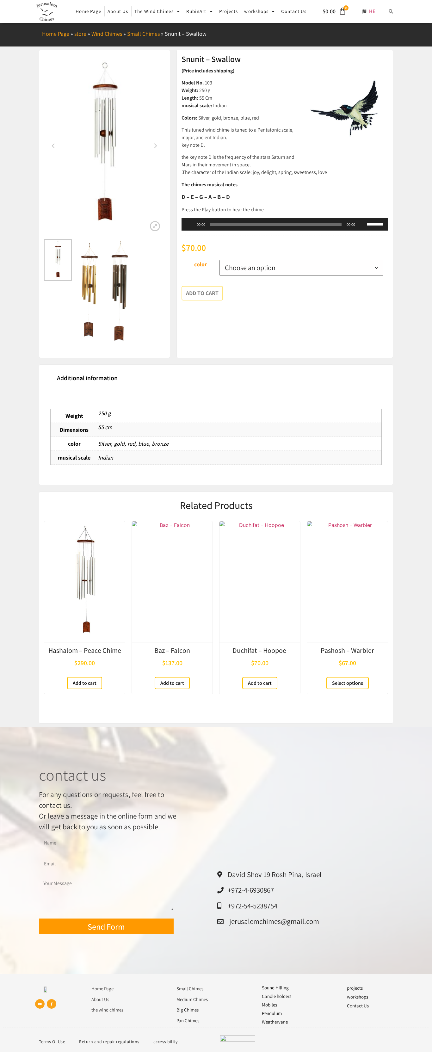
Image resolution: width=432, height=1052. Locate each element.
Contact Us (293, 11)
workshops (256, 11)
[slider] (376, 223)
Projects (228, 11)
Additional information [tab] (87, 378)
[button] (391, 11)
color (200, 264)
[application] (285, 224)
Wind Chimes (106, 33)
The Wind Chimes (154, 11)
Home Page (88, 11)
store (80, 33)
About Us (118, 11)
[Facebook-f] (51, 1004)
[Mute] (362, 224)
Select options (347, 683)
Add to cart (202, 293)
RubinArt (196, 11)
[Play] (190, 224)
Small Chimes (143, 33)
